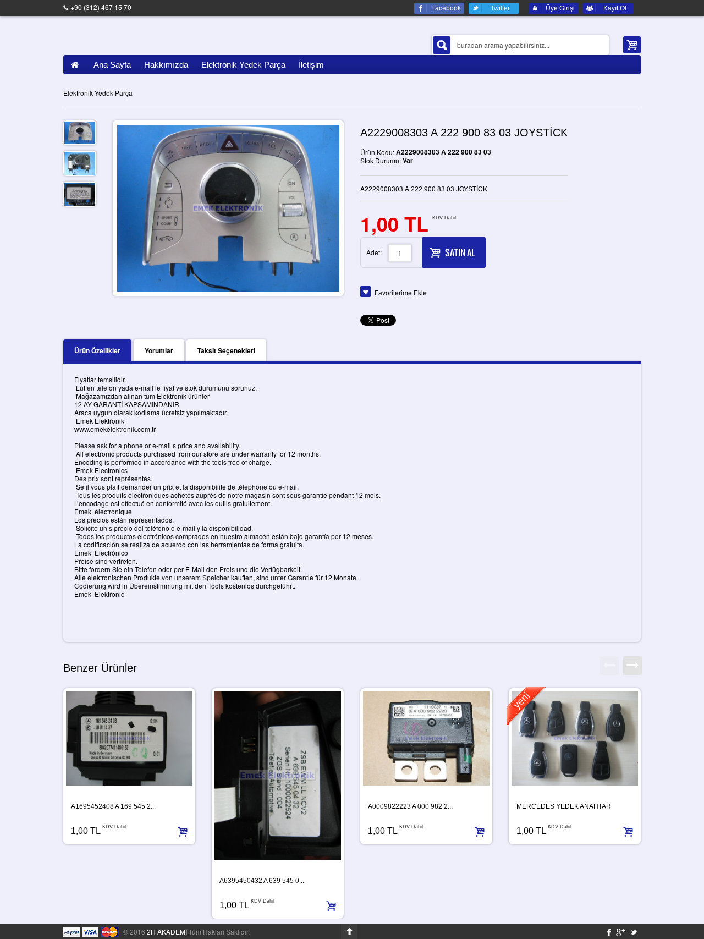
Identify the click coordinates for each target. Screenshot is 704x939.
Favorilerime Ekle (401, 292)
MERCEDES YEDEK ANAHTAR (563, 806)
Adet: (374, 252)
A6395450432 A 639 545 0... (261, 881)
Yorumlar (159, 350)
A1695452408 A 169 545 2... (113, 806)
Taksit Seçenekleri (226, 350)
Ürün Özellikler (97, 350)
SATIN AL (460, 252)
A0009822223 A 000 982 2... (410, 806)
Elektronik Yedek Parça (98, 92)
